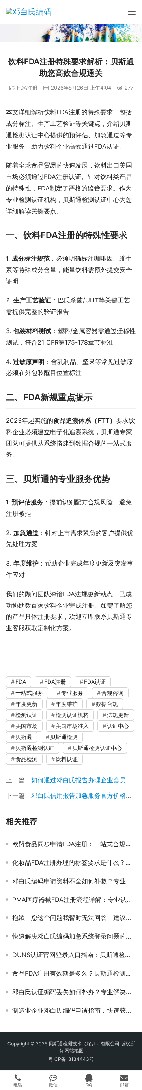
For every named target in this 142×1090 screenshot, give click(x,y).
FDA (20, 681)
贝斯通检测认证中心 (97, 748)
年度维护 (67, 703)
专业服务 (72, 692)
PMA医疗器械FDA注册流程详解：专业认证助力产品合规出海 (74, 899)
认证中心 (118, 725)
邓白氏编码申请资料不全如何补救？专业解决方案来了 (74, 881)
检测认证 (26, 714)
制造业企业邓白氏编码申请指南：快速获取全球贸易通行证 (74, 1010)
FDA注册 (27, 87)
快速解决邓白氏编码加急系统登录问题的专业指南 (74, 936)
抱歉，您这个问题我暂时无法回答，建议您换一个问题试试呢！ (74, 917)
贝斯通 (23, 737)
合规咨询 (112, 692)
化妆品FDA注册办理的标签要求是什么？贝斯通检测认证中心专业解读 (74, 862)
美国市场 (26, 725)
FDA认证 (95, 681)
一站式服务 (29, 692)
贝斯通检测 (64, 737)
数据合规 (107, 703)
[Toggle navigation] (131, 12)
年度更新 (26, 703)
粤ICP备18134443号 (71, 1059)
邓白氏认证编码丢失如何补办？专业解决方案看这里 (74, 991)
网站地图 (74, 1050)
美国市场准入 (72, 725)
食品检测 (26, 759)
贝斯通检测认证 (34, 748)
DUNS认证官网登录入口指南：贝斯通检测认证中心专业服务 (74, 954)
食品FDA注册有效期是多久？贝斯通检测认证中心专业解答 (74, 973)
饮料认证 (67, 759)
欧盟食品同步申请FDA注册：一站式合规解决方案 (74, 843)
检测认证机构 (72, 714)
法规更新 (118, 714)
